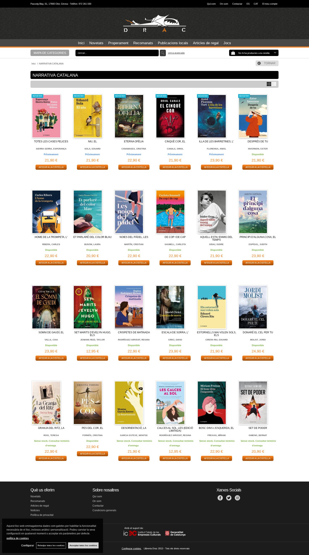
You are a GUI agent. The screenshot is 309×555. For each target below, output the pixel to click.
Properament (118, 43)
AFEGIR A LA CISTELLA (51, 167)
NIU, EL (92, 141)
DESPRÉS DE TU (258, 141)
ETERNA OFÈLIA (134, 141)
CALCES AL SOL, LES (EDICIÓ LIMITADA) (175, 429)
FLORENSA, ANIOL (216, 149)
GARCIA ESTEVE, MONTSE (134, 435)
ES (248, 4)
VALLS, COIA (51, 340)
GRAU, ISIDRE (216, 244)
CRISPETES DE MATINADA (134, 332)
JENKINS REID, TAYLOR (92, 340)
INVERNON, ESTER (258, 149)
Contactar (237, 4)
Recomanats (143, 43)
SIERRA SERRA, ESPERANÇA (51, 149)
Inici (81, 43)
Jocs (227, 43)
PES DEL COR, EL (92, 428)
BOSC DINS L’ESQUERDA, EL (216, 428)
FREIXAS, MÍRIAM (216, 435)
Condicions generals (104, 510)
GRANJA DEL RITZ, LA (51, 428)
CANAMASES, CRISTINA (133, 149)
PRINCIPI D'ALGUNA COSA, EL (258, 237)
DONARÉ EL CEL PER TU (258, 332)
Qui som (211, 4)
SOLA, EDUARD (92, 149)
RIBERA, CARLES (51, 244)
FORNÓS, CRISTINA (92, 435)
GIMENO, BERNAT (258, 435)
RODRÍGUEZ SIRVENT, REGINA (134, 340)
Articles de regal (206, 43)
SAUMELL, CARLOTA (175, 244)
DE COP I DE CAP (175, 237)
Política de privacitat (41, 515)
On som (224, 4)
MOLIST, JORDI (258, 340)
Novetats (96, 43)
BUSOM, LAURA (92, 244)
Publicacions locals (173, 43)
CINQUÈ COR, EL (175, 141)
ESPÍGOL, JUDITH (258, 244)
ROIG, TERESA (51, 435)
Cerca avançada (176, 53)
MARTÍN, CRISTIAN (133, 244)
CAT (256, 4)
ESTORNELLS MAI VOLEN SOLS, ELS (216, 334)
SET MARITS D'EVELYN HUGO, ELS (92, 334)
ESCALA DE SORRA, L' (175, 332)
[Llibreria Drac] (154, 23)
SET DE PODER (257, 428)
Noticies (35, 510)
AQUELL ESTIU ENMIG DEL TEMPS (216, 238)
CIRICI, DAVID (175, 340)
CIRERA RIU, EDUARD (216, 340)
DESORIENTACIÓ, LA (133, 428)
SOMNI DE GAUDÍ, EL (51, 332)
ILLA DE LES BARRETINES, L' (216, 141)
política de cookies (18, 538)
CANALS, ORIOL (175, 149)
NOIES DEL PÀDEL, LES (134, 237)
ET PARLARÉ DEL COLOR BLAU (92, 237)
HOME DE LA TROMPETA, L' (51, 237)
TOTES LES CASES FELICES (51, 141)
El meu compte (269, 4)
